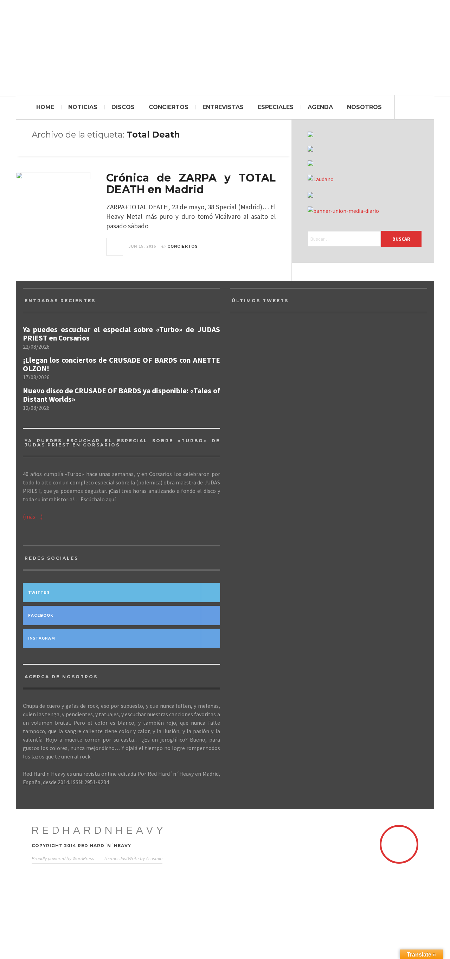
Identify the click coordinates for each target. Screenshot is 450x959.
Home (45, 107)
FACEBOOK (40, 615)
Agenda (320, 107)
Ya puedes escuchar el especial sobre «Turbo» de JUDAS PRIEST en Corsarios (121, 333)
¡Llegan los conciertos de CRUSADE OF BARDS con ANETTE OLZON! (121, 364)
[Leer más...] (115, 246)
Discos (123, 107)
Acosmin (154, 858)
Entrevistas (223, 107)
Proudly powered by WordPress (63, 858)
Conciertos (168, 107)
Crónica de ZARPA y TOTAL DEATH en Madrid (191, 183)
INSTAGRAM (41, 638)
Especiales (276, 107)
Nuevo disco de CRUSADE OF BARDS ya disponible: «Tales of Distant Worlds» (121, 395)
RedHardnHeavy (99, 830)
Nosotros (364, 107)
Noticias (82, 107)
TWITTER (39, 592)
